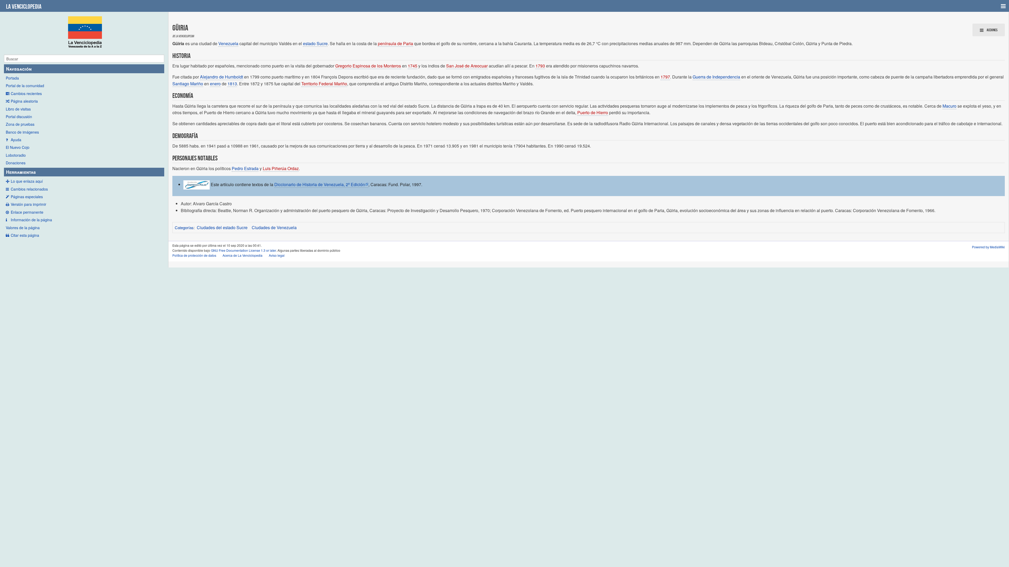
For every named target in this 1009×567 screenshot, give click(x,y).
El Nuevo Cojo (17, 147)
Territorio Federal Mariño (324, 84)
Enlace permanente (27, 212)
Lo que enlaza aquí (27, 181)
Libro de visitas (18, 109)
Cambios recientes (26, 93)
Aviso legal (277, 255)
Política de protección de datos (194, 255)
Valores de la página (23, 227)
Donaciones (15, 162)
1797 (665, 77)
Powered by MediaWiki (988, 247)
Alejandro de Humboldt (221, 77)
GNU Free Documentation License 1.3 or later (243, 250)
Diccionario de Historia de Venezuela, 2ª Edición (319, 184)
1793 (540, 66)
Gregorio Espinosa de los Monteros (368, 66)
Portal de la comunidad (25, 85)
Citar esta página (25, 235)
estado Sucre (315, 43)
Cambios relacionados (29, 189)
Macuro (949, 106)
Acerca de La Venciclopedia (242, 255)
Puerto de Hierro (592, 112)
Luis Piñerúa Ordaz (281, 168)
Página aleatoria (24, 101)
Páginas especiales (27, 196)
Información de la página (31, 219)
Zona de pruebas (20, 124)
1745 (412, 66)
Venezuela (228, 43)
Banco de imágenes (22, 132)
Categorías (184, 227)
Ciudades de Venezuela (274, 227)
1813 (232, 84)
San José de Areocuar (467, 66)
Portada (12, 78)
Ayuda (16, 139)
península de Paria (395, 43)
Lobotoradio (16, 155)
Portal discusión (19, 116)
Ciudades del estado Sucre (222, 227)
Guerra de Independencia (716, 77)
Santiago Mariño (187, 84)
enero (215, 84)
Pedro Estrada (245, 168)
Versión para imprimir (28, 204)
